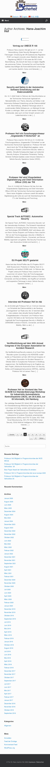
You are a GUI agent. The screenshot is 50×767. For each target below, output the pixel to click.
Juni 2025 (7, 505)
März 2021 (8, 573)
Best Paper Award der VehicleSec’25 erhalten (20, 469)
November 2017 (9, 674)
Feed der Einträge (10, 741)
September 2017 (10, 680)
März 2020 (8, 599)
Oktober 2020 (9, 586)
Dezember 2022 (9, 531)
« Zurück (11, 434)
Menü (7, 20)
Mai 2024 (7, 518)
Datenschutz (40, 762)
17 (35, 438)
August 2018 (8, 648)
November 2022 (9, 534)
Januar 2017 (8, 700)
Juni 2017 (7, 687)
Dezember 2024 (9, 511)
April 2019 (7, 632)
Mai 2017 (7, 690)
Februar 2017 (8, 697)
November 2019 (9, 612)
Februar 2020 (8, 602)
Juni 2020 (7, 593)
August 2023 (8, 527)
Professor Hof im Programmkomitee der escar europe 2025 (25, 473)
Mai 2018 (7, 658)
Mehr (24, 72)
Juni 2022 (7, 540)
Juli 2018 (7, 651)
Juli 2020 (7, 589)
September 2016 (10, 713)
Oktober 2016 (9, 710)
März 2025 (8, 508)
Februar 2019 (8, 638)
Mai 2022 (7, 544)
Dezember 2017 (9, 671)
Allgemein (7, 725)
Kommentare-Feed (10, 744)
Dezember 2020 (9, 580)
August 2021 (8, 567)
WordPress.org (9, 748)
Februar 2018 (8, 667)
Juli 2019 (7, 622)
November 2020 (9, 583)
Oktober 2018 (9, 645)
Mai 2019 (7, 628)
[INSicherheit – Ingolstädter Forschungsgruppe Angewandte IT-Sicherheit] (25, 6)
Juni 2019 (7, 625)
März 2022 (8, 547)
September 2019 (10, 619)
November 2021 (9, 560)
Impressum (32, 762)
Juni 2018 (7, 654)
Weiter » (42, 438)
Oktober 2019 (9, 615)
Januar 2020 (8, 606)
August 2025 (8, 501)
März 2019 (8, 635)
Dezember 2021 (9, 557)
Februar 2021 (8, 576)
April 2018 (7, 661)
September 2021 (10, 563)
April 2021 (7, 570)
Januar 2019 (8, 641)
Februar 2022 (8, 550)
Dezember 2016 (9, 703)
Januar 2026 (8, 498)
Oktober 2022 (9, 537)
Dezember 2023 (9, 524)
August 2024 (8, 514)
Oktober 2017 (9, 677)
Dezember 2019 (9, 609)
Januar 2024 (8, 521)
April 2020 (7, 596)
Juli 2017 (7, 684)
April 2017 (7, 693)
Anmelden (7, 738)
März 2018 (8, 664)
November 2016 (9, 706)
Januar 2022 (8, 553)
